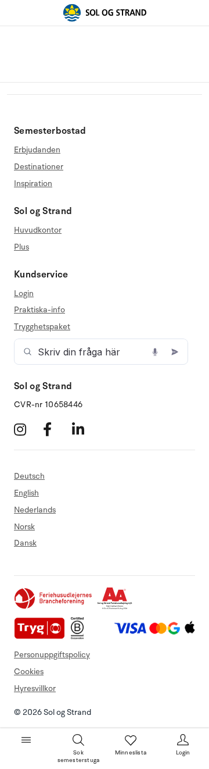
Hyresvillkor (35, 688)
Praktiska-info (39, 309)
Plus (21, 246)
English (26, 493)
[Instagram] (27, 429)
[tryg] (42, 636)
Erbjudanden (37, 150)
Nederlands (35, 509)
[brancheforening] (54, 607)
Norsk (24, 526)
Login (24, 294)
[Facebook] (56, 429)
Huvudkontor (38, 230)
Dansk (25, 543)
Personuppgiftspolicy (52, 654)
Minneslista (130, 753)
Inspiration (33, 183)
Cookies (29, 671)
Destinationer (38, 166)
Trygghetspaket (42, 326)
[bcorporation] (80, 636)
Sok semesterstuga (78, 756)
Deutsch (29, 476)
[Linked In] (85, 429)
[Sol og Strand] (104, 13)
